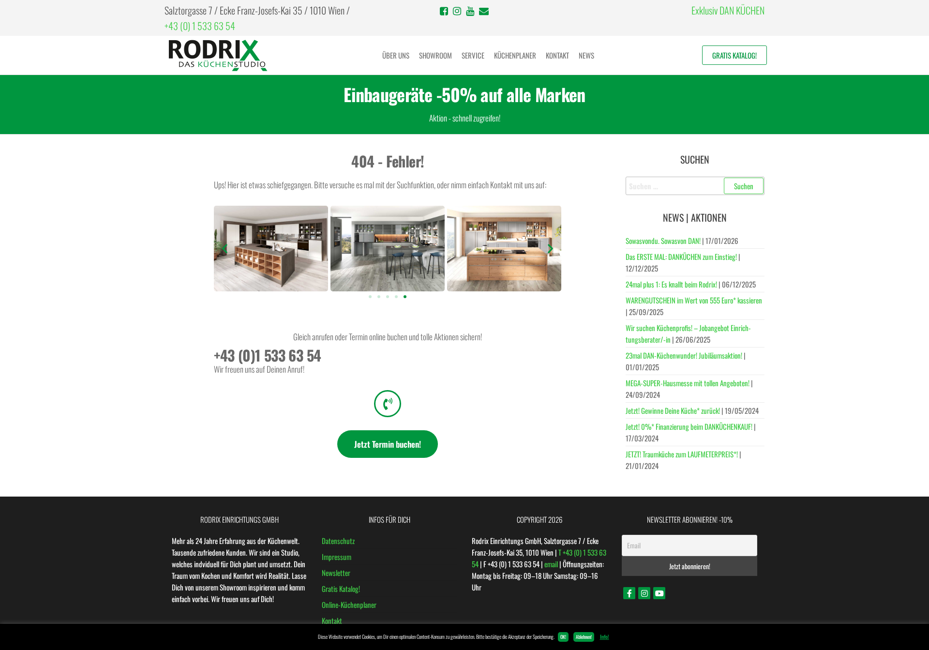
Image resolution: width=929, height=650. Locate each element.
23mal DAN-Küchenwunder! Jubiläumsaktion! (684, 355)
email (551, 564)
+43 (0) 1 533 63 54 (200, 25)
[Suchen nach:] (695, 186)
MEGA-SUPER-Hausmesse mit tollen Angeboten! (687, 383)
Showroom (435, 55)
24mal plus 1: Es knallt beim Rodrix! (671, 284)
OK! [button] (563, 636)
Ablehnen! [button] (584, 636)
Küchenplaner (515, 55)
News (586, 55)
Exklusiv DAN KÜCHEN (727, 10)
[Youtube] (659, 593)
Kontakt (557, 55)
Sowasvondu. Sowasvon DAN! (663, 240)
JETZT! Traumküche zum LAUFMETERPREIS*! (682, 454)
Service (473, 55)
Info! (604, 636)
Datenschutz (338, 540)
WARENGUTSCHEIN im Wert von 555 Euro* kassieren (694, 300)
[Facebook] (629, 593)
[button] (225, 248)
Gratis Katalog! (734, 55)
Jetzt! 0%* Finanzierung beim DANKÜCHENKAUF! (689, 426)
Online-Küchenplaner (349, 604)
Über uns (395, 55)
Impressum (336, 556)
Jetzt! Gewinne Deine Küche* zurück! (673, 410)
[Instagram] (644, 593)
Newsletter (336, 572)
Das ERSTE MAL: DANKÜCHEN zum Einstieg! (681, 256)
